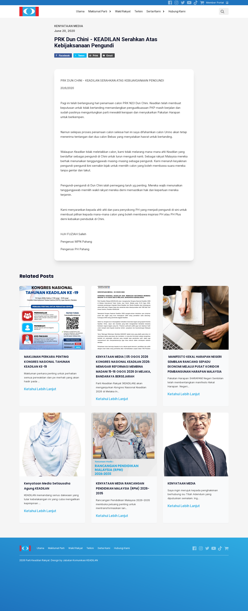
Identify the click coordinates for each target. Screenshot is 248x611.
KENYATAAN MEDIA (181, 483)
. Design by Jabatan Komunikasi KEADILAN (58, 560)
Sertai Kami (153, 11)
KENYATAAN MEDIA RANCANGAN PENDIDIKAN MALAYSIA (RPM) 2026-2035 (122, 488)
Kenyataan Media (68, 26)
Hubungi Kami (177, 11)
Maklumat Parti (97, 11)
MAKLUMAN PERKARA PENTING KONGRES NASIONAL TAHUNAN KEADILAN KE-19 (47, 362)
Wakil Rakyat (123, 11)
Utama (80, 11)
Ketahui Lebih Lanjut (40, 389)
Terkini (138, 11)
